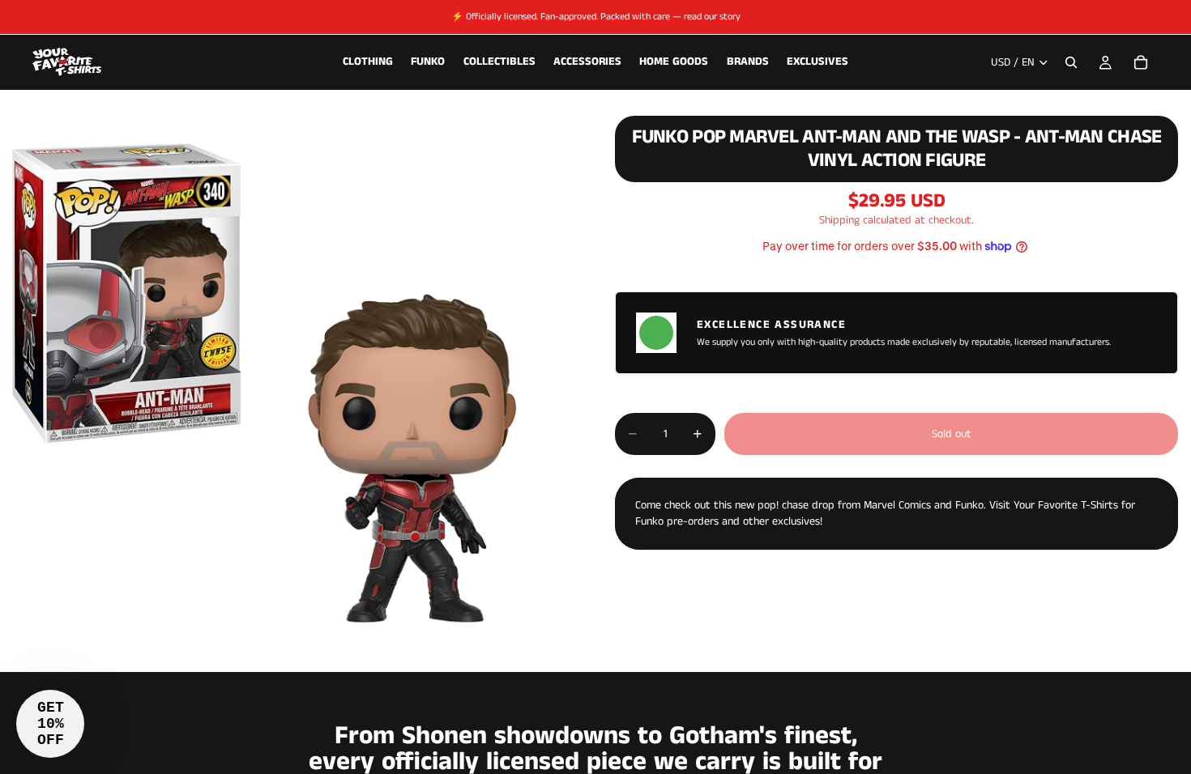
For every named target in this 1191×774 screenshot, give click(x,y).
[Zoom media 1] (288, 384)
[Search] (1071, 62)
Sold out (951, 434)
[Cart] (1141, 62)
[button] (50, 724)
